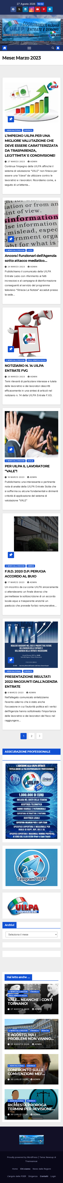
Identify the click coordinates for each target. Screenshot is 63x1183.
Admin (33, 161)
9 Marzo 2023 (16, 692)
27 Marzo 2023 (17, 161)
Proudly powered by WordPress (22, 1157)
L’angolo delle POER (16, 1176)
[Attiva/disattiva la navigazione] (29, 48)
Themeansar (31, 1161)
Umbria (31, 566)
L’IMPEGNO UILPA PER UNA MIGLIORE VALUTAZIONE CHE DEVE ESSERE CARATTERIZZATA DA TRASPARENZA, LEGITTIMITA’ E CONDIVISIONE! (31, 146)
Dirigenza (32, 1176)
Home (15, 1169)
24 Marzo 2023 (17, 267)
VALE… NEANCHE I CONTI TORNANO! (30, 1001)
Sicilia (30, 461)
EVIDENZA (28, 130)
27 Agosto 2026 (20, 1009)
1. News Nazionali (13, 130)
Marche (45, 1031)
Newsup (50, 1157)
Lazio (30, 250)
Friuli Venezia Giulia (37, 360)
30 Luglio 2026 (19, 1079)
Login (53, 1176)
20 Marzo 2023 (17, 376)
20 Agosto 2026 (20, 1044)
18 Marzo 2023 (16, 477)
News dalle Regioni (42, 1169)
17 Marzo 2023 (16, 582)
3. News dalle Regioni (15, 250)
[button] (53, 47)
